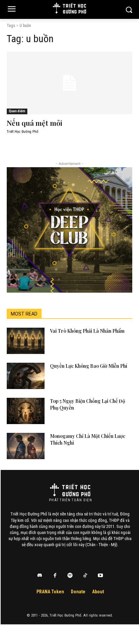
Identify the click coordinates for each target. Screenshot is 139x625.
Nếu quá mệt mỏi (34, 122)
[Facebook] (55, 576)
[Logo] (70, 489)
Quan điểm (17, 111)
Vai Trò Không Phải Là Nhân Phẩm (87, 331)
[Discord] (40, 576)
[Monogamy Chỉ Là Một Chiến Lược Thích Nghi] (26, 446)
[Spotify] (70, 576)
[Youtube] (100, 576)
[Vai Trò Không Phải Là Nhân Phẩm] (26, 341)
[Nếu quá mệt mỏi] (69, 83)
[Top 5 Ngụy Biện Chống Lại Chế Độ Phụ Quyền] (26, 411)
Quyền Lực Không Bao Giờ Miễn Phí (88, 366)
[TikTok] (85, 576)
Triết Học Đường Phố (22, 131)
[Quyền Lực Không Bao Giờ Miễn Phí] (26, 376)
